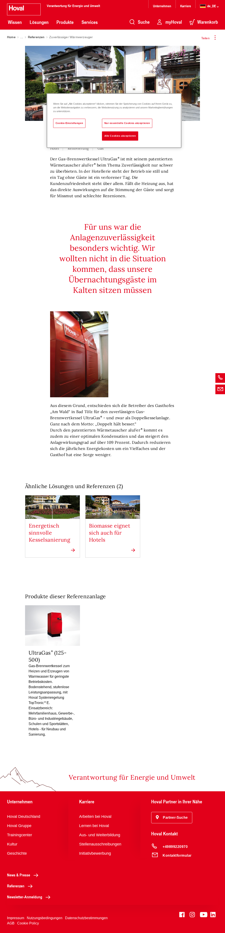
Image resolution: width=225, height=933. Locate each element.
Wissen (15, 22)
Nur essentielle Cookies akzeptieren (127, 123)
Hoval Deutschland (23, 816)
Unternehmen (162, 5)
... (21, 37)
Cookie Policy (28, 923)
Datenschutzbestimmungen (86, 918)
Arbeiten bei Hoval (95, 816)
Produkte (65, 22)
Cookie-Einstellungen (69, 123)
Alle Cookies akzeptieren (120, 135)
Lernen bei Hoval (94, 826)
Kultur (12, 844)
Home (11, 37)
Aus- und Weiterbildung (99, 835)
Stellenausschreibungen (100, 844)
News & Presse (18, 875)
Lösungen (39, 22)
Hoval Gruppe (19, 826)
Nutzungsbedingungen (44, 918)
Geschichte (17, 853)
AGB (11, 923)
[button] (171, 817)
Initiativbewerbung (95, 853)
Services (90, 22)
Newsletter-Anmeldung (24, 897)
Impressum (15, 918)
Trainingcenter (19, 835)
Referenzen (36, 37)
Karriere (185, 5)
